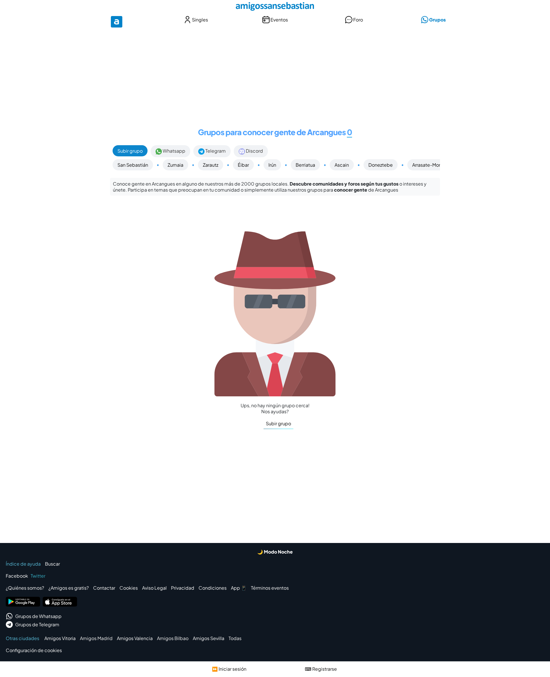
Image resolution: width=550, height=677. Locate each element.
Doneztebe (380, 165)
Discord (254, 151)
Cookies (128, 588)
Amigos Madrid (96, 638)
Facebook (17, 576)
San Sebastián (132, 165)
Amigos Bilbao (172, 638)
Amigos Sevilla (208, 638)
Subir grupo (130, 151)
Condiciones (213, 588)
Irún (272, 165)
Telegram (215, 151)
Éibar (243, 165)
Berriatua (305, 165)
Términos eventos (270, 588)
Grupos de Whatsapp (38, 616)
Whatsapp (173, 151)
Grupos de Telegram (37, 624)
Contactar (104, 588)
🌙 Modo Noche (275, 552)
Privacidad (182, 588)
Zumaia (175, 165)
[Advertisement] (275, 74)
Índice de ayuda (23, 564)
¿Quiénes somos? (25, 588)
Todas (235, 638)
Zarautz (210, 165)
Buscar (52, 564)
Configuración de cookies (34, 650)
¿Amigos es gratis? (68, 588)
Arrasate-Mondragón (434, 165)
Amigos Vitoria (60, 638)
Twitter (38, 576)
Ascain (342, 165)
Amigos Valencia (135, 638)
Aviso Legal (154, 588)
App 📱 (239, 588)
